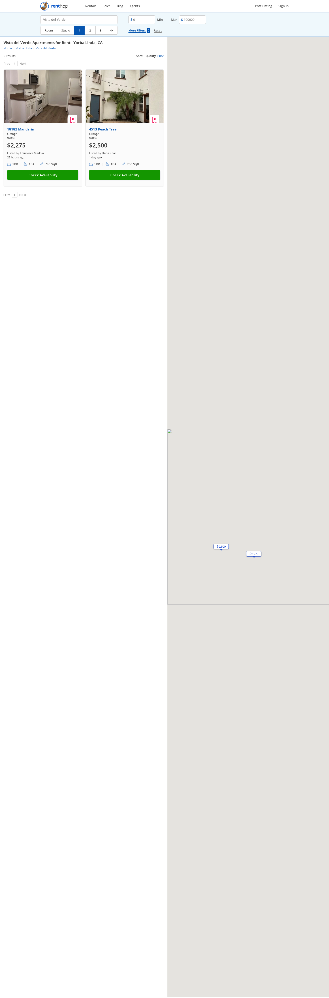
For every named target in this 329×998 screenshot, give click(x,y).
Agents (135, 6)
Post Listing (263, 6)
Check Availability (42, 175)
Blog (120, 6)
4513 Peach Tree (103, 129)
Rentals (90, 6)
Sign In (283, 6)
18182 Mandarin (20, 129)
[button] (221, 546)
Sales (107, 6)
